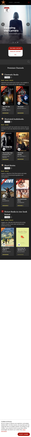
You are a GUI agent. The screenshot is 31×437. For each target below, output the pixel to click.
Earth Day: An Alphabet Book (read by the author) (22, 250)
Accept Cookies (23, 434)
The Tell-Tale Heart (6, 107)
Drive (3, 199)
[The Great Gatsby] (23, 142)
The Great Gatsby (20, 153)
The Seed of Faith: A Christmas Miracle (5, 250)
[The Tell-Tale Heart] (7, 96)
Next (28, 24)
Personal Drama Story (22, 200)
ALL (15, 54)
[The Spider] (23, 96)
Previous (3, 24)
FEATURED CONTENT (15, 48)
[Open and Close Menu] (28, 2)
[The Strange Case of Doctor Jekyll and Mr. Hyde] (7, 142)
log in (10, 2)
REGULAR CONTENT (15, 51)
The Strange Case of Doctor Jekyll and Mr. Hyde (7, 154)
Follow (8, 77)
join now (17, 2)
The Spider (21, 106)
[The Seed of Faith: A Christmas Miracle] (7, 237)
